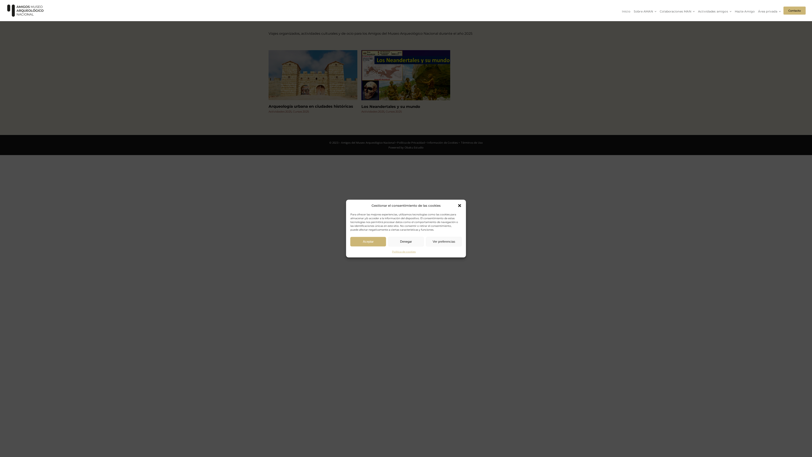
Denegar (406, 241)
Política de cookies (404, 251)
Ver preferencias (444, 241)
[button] (460, 205)
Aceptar (368, 241)
